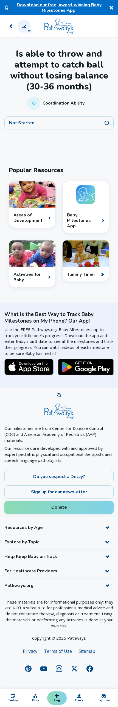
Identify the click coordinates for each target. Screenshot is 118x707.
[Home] (59, 26)
